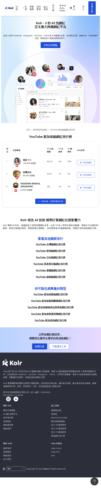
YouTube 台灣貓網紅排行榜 (50, 244)
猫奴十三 (27, 159)
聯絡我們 (7, 428)
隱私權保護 (8, 424)
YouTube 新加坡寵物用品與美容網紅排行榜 (50, 307)
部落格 (54, 414)
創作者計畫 (8, 417)
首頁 (28, 129)
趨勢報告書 (56, 410)
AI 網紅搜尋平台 (10, 414)
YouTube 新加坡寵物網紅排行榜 (50, 294)
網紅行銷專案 (9, 410)
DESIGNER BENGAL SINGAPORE (30, 185)
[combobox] (14, 469)
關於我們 (7, 448)
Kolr (53, 455)
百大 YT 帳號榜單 (58, 432)
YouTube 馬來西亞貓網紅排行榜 (50, 263)
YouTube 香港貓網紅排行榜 (50, 250)
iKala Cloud (56, 448)
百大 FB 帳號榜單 (58, 428)
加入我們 (7, 459)
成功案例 (39, 7)
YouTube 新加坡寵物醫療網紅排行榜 (50, 300)
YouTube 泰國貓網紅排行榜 (50, 270)
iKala (45, 468)
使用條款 (7, 421)
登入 (83, 7)
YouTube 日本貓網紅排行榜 (50, 257)
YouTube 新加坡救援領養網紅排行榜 (50, 313)
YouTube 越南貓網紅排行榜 (50, 276)
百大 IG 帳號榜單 (58, 424)
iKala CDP (55, 451)
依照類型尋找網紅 (40, 129)
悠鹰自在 (27, 172)
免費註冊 (92, 8)
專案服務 (32, 7)
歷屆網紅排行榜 (58, 435)
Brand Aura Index (63, 8)
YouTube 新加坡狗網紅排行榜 (51, 320)
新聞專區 (7, 451)
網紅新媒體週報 (58, 421)
